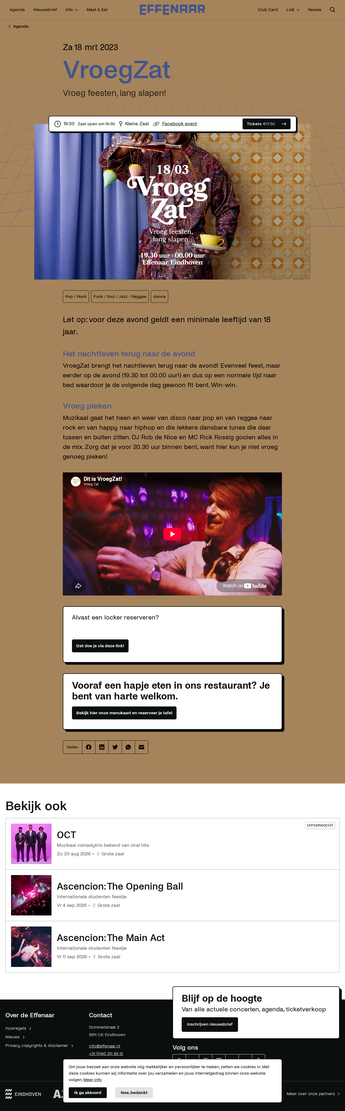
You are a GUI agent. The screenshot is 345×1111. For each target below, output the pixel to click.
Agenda (17, 9)
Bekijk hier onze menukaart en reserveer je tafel (124, 713)
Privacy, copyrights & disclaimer (36, 1045)
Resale (314, 9)
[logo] (172, 10)
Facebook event (179, 123)
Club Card (268, 9)
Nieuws (12, 1037)
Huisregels (15, 1028)
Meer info (92, 1079)
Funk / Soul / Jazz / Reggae (120, 296)
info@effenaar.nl (104, 1046)
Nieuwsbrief (45, 9)
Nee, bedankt (134, 1092)
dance (159, 296)
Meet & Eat (97, 9)
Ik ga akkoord (87, 1092)
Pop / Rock (76, 296)
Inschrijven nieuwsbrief (210, 1024)
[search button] (333, 9)
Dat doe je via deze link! (100, 645)
